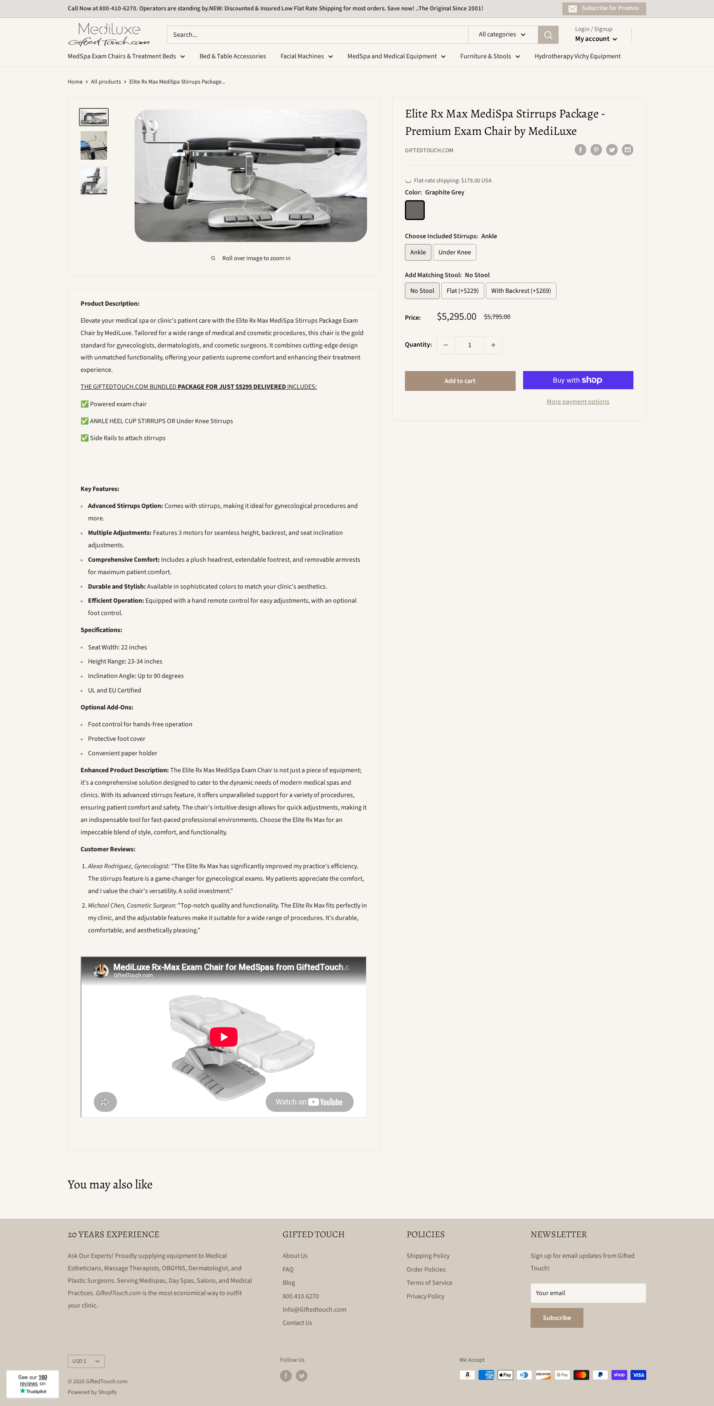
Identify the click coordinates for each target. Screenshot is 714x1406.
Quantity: (418, 344)
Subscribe (557, 1317)
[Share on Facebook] (580, 150)
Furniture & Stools (485, 56)
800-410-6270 (117, 8)
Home (75, 82)
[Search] (548, 35)
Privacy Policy (425, 1296)
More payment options (578, 401)
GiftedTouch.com (429, 150)
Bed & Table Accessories (233, 56)
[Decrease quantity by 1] (446, 345)
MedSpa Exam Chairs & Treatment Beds (122, 56)
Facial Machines (302, 56)
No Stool (422, 290)
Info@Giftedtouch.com (314, 1309)
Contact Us (297, 1322)
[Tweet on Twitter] (612, 150)
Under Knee (454, 252)
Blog (289, 1282)
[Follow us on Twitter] (301, 1376)
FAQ (288, 1269)
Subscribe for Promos (610, 8)
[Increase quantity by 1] (493, 345)
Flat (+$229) (463, 290)
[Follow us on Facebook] (286, 1376)
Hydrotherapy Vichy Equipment (578, 56)
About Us (295, 1255)
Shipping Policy (428, 1255)
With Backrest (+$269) (521, 290)
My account (593, 39)
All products (106, 82)
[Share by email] (627, 150)
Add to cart (460, 381)
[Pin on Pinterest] (596, 150)
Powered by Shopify (92, 1392)
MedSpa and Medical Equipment (392, 56)
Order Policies (426, 1269)
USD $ (79, 1361)
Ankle (418, 252)
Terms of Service (429, 1282)
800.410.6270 (301, 1296)
